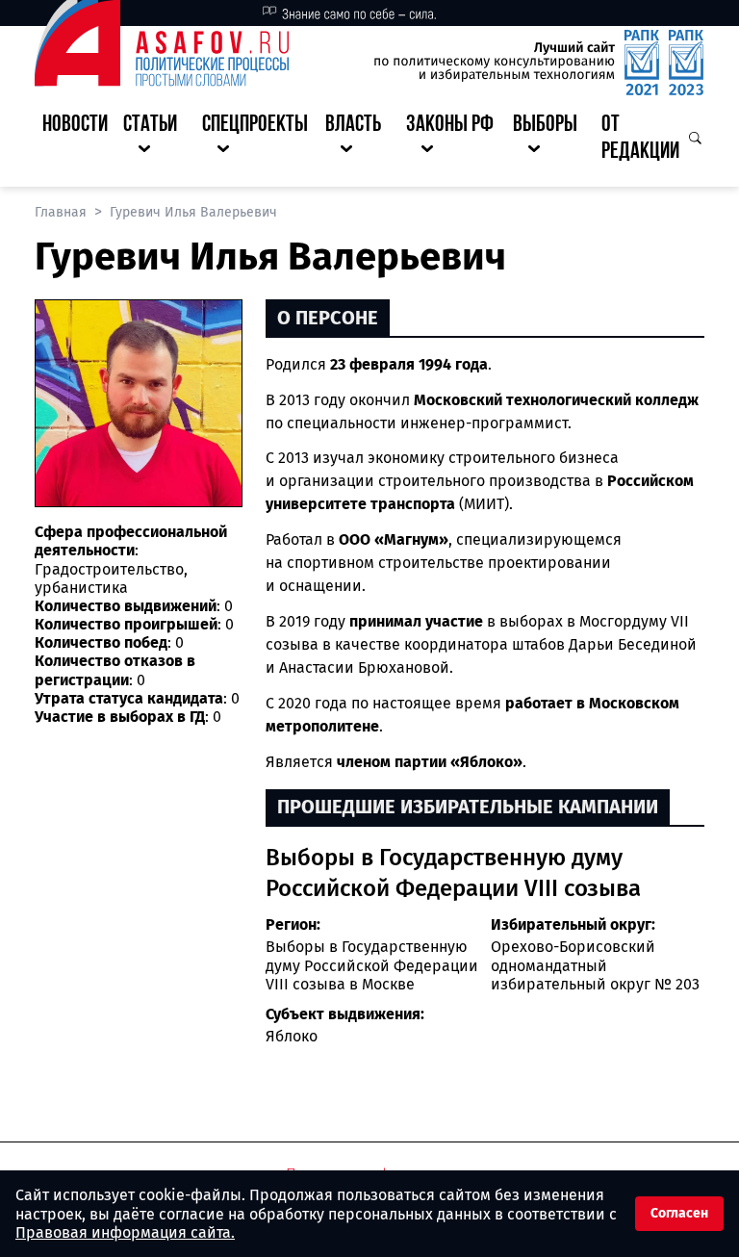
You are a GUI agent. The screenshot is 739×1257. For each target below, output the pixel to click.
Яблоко (292, 1036)
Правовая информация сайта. (125, 1232)
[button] (154, 139)
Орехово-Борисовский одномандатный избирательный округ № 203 (595, 964)
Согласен (679, 1213)
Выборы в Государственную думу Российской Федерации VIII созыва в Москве (372, 964)
